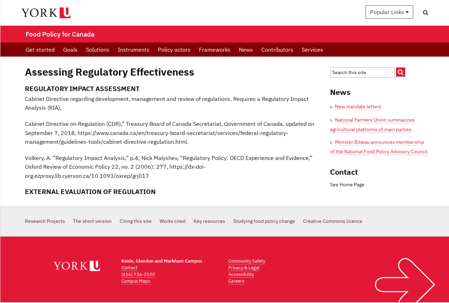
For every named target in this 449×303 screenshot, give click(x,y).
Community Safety (246, 261)
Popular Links (388, 11)
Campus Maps (135, 281)
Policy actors (174, 49)
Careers (236, 281)
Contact (129, 268)
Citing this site (136, 221)
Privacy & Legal (244, 268)
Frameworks (214, 49)
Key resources (209, 221)
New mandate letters (358, 106)
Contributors (277, 49)
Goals (70, 49)
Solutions (97, 49)
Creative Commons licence (332, 221)
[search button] (425, 12)
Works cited (173, 221)
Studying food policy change (264, 221)
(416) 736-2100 (138, 274)
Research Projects (45, 221)
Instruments (133, 49)
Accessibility (241, 274)
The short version (92, 221)
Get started (40, 49)
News (246, 49)
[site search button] (400, 72)
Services (312, 49)
